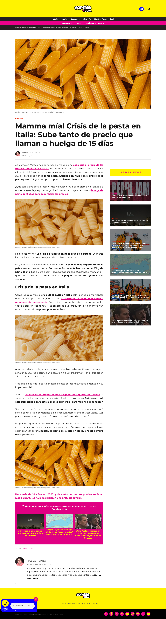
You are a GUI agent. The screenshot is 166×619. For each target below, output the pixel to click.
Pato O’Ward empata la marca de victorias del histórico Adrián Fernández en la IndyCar (130, 296)
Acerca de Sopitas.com (92, 603)
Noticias (55, 19)
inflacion (26, 549)
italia (32, 549)
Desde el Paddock (118, 241)
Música (114, 193)
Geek (112, 19)
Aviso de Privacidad (71, 603)
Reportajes (67, 23)
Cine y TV (87, 19)
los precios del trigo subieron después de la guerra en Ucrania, (62, 394)
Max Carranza (32, 153)
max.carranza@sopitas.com (40, 564)
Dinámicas (91, 23)
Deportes (74, 19)
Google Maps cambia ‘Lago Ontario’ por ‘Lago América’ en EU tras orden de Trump (129, 271)
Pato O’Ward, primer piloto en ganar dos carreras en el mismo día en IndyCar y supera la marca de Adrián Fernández (129, 245)
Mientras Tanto (100, 19)
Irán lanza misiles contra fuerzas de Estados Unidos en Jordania (130, 221)
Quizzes (79, 23)
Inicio (17, 27)
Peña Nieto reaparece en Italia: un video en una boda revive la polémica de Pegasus (130, 321)
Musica (64, 19)
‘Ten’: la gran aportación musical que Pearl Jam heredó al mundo (129, 196)
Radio (101, 23)
